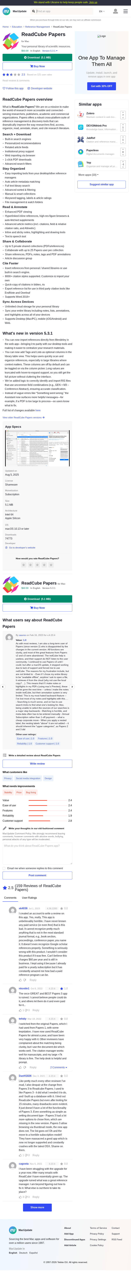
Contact (115, 1228)
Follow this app (14, 88)
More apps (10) (87, 174)
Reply (33, 980)
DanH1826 (25, 1076)
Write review (37, 763)
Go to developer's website (22, 547)
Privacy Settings (98, 1239)
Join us (93, 2)
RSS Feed (117, 1239)
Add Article (70, 1245)
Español (33, 1253)
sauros (22, 635)
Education (17, 26)
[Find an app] (33, 11)
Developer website (41, 88)
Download (39, 57)
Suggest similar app (102, 184)
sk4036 (23, 908)
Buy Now (39, 66)
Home (6, 26)
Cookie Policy (97, 1245)
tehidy (22, 1018)
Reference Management (37, 26)
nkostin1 (24, 988)
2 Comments (57, 1067)
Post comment (37, 875)
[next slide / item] (67, 448)
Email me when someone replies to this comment (35, 868)
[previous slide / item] (7, 448)
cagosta (24, 1163)
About (67, 1228)
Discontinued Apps (74, 1239)
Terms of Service (98, 1228)
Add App (69, 1233)
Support (116, 1233)
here (38, 410)
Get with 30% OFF (101, 86)
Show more (37, 1207)
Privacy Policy (97, 1233)
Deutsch (23, 1253)
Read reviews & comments (16, 80)
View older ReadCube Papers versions (22, 417)
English (13, 1253)
